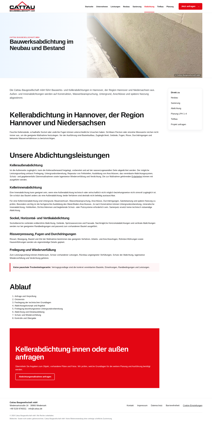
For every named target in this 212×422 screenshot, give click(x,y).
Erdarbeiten (137, 176)
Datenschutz (156, 405)
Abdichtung (149, 7)
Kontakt (130, 405)
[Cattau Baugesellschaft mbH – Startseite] (25, 6)
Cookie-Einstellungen (192, 405)
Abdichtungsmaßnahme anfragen (35, 377)
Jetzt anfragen (190, 6)
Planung (170, 7)
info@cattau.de (35, 409)
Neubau (126, 7)
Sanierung (137, 7)
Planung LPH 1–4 (179, 114)
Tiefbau (160, 7)
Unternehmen (102, 7)
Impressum (142, 405)
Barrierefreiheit (172, 405)
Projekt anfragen (178, 124)
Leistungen (115, 7)
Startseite (89, 7)
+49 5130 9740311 (18, 409)
